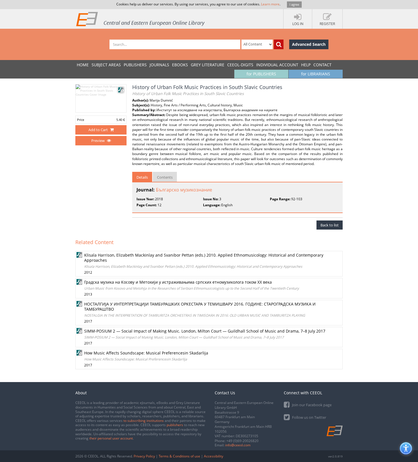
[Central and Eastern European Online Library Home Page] (140, 18)
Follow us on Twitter (308, 417)
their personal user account (111, 438)
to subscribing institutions (143, 420)
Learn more (270, 4)
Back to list (329, 225)
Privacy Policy (144, 456)
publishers (175, 424)
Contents (165, 177)
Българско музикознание (184, 190)
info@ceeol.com (238, 445)
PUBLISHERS (135, 64)
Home (83, 64)
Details (142, 177)
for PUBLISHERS (261, 74)
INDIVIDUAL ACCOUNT (277, 64)
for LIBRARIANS (315, 74)
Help (306, 64)
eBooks (180, 64)
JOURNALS (159, 64)
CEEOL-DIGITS (240, 64)
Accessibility (213, 456)
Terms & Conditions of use (179, 456)
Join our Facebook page (311, 404)
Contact (322, 64)
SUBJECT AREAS (106, 64)
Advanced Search (309, 44)
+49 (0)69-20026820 (242, 440)
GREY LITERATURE (207, 64)
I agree (294, 4)
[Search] (279, 44)
